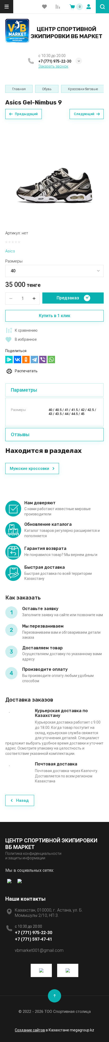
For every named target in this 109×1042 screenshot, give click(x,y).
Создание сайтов (30, 1030)
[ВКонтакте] (17, 359)
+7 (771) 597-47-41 (33, 939)
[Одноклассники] (26, 359)
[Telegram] (34, 359)
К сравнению (26, 330)
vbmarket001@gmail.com (39, 950)
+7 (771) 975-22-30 (54, 61)
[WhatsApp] (51, 359)
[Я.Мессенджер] (9, 359)
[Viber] (43, 359)
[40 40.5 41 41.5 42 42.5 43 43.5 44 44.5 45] (54, 271)
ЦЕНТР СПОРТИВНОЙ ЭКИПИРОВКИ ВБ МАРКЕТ (66, 32)
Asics (10, 251)
